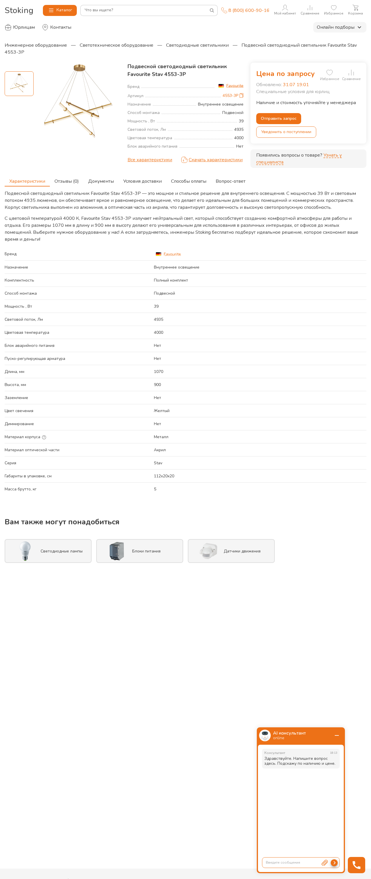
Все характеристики (150, 160)
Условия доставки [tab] (142, 181)
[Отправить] (334, 862)
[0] (329, 72)
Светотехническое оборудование (116, 45)
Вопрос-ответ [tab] (230, 181)
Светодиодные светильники (197, 45)
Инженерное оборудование (36, 45)
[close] (337, 735)
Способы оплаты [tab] (188, 181)
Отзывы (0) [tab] (66, 181)
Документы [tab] (101, 181)
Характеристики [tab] (27, 181)
